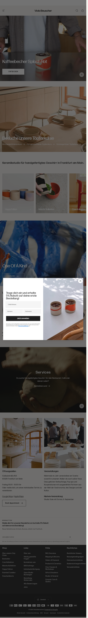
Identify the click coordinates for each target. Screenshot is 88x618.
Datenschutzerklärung (23, 326)
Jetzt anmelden (23, 318)
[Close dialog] (80, 281)
